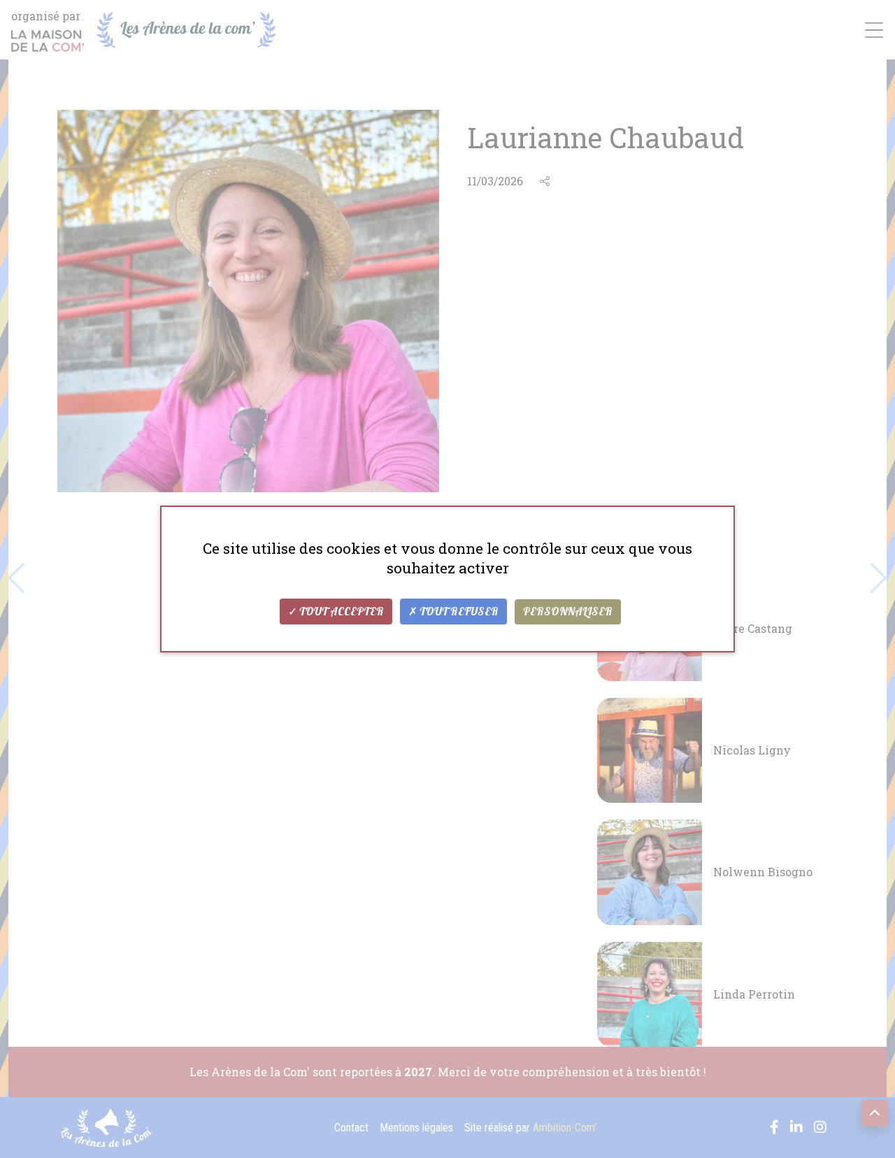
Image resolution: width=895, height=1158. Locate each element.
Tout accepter (340, 612)
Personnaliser (568, 612)
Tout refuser (458, 612)
